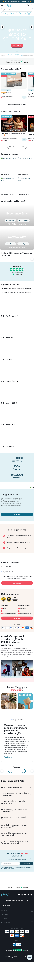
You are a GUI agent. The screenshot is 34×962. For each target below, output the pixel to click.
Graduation (23, 14)
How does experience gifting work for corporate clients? (15, 855)
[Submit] (2, 10)
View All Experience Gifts (17, 238)
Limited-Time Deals (9, 125)
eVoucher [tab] (17, 580)
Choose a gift (17, 597)
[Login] (31, 5)
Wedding (5, 14)
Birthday (13, 14)
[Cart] (28, 5)
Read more (8, 771)
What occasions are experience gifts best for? (14, 824)
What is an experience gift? (12, 801)
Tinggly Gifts (5, 922)
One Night (10, 257)
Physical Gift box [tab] (7, 580)
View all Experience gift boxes (17, 118)
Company (4, 911)
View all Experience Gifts (17, 160)
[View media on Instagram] (9, 715)
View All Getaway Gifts (17, 261)
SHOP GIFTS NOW (17, 59)
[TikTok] (28, 894)
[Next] (31, 27)
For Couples (23, 234)
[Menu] (2, 5)
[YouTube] (25, 894)
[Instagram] (22, 894)
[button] (17, 683)
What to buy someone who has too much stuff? (14, 840)
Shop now (17, 528)
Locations (4, 914)
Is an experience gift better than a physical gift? (15, 808)
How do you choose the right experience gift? (13, 816)
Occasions (4, 918)
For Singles (10, 234)
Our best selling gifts (10, 83)
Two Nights (23, 257)
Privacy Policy (10, 882)
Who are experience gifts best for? (13, 832)
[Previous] (2, 27)
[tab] (5, 302)
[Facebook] (19, 894)
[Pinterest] (31, 894)
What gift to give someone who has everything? (14, 848)
